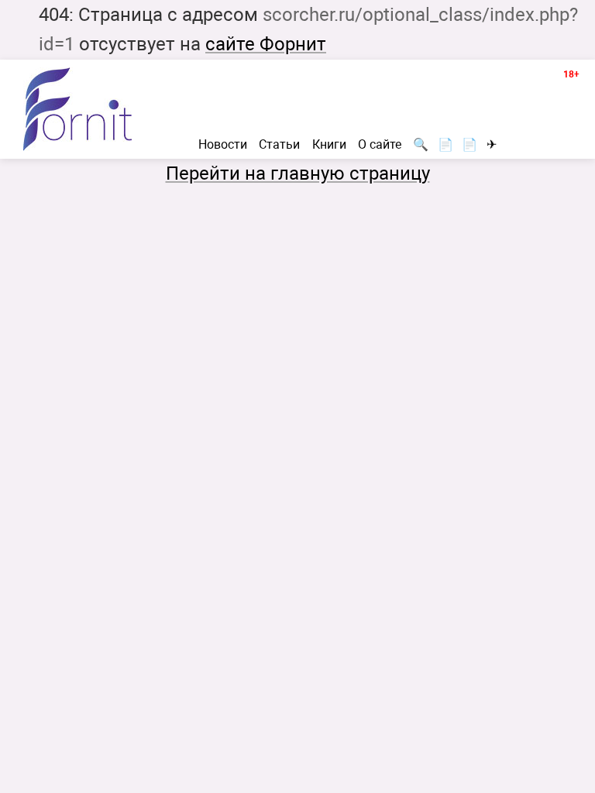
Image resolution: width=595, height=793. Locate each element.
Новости (222, 145)
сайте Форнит (265, 44)
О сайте (379, 145)
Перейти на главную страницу (298, 173)
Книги (329, 145)
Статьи (279, 145)
